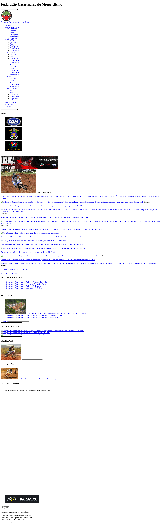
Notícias (13, 30)
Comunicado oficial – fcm (14, 269)
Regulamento (14, 38)
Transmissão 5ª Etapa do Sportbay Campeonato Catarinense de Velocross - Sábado (34, 315)
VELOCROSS (10, 64)
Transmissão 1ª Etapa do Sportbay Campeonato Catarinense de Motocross (31, 317)
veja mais (4, 321)
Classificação (14, 36)
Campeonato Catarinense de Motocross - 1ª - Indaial (23, 288)
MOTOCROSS (11, 40)
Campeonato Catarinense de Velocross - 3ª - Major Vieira (25, 284)
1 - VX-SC (46, 333)
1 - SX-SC (44, 335)
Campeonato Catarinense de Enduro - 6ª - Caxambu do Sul (26, 282)
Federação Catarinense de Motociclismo (15, 22)
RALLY (8, 76)
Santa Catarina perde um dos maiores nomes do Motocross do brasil (29, 252)
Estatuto (8, 106)
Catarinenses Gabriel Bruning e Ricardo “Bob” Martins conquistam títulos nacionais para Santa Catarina (42, 244)
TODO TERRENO (12, 28)
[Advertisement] (69, 409)
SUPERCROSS (11, 52)
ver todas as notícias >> (9, 273)
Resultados (14, 34)
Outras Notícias (10, 102)
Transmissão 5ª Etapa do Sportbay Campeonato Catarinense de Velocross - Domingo (56, 313)
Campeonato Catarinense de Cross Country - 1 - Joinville (63, 331)
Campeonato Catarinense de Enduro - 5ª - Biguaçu (23, 286)
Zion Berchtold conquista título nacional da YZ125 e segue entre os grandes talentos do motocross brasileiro (43, 237)
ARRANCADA (11, 88)
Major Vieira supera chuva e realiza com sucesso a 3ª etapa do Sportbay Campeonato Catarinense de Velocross (44, 217)
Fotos (12, 32)
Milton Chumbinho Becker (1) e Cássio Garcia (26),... (38, 379)
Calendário (9, 104)
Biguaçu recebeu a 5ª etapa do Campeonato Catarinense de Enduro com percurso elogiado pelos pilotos (42, 206)
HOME (8, 26)
